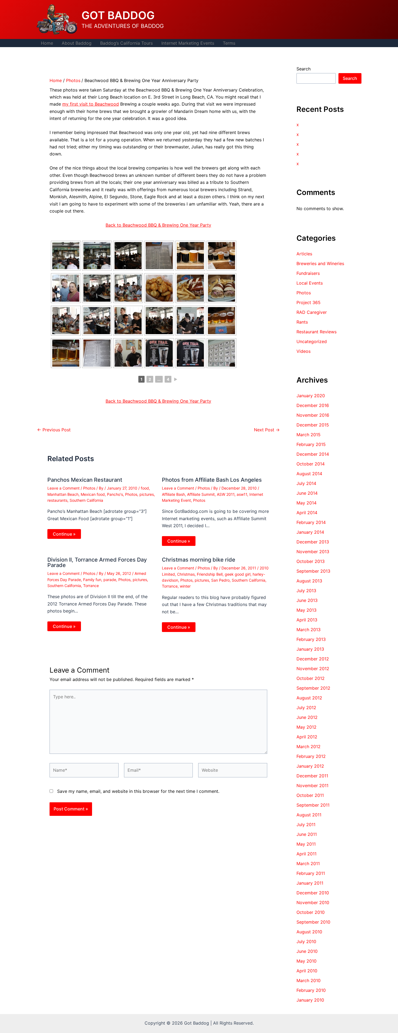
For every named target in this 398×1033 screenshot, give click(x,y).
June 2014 (307, 493)
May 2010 (306, 961)
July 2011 (305, 824)
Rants (302, 322)
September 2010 (313, 922)
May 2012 (306, 727)
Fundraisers (308, 273)
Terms (229, 43)
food (145, 488)
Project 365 (308, 302)
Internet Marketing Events (187, 43)
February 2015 (311, 444)
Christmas (186, 574)
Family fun (92, 579)
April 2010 (306, 970)
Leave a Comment (63, 488)
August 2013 (309, 581)
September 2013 (313, 571)
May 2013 (306, 610)
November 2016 (312, 415)
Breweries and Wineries (320, 263)
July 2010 (306, 941)
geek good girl (237, 574)
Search (303, 68)
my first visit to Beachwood (90, 104)
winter (185, 586)
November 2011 (312, 785)
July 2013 (306, 590)
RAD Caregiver (311, 312)
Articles (304, 253)
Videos (303, 351)
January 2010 (310, 1000)
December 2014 (312, 454)
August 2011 (308, 814)
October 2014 (310, 464)
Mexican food (93, 494)
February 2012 (311, 756)
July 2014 (306, 483)
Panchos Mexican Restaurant (84, 480)
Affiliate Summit (201, 494)
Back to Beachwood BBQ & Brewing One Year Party (158, 225)
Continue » (64, 534)
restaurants (57, 500)
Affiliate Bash (173, 494)
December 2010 (312, 892)
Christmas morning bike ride (198, 559)
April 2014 (306, 512)
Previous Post (54, 430)
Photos (89, 488)
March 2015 (308, 434)
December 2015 (312, 425)
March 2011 (308, 863)
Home (47, 43)
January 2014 (310, 532)
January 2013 (310, 649)
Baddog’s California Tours (126, 43)
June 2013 (307, 600)
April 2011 (306, 853)
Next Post (267, 430)
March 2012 (308, 746)
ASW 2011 (225, 494)
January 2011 (309, 883)
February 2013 (311, 639)
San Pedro (220, 580)
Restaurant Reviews (316, 331)
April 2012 (306, 736)
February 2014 (311, 522)
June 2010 (307, 951)
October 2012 (310, 678)
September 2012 (313, 688)
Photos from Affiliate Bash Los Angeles (212, 480)
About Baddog (77, 43)
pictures (146, 494)
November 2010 (312, 902)
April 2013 (306, 620)
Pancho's (115, 494)
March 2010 (308, 980)
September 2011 (313, 805)
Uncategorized (311, 341)
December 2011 (312, 775)
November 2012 (312, 668)
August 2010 (309, 931)
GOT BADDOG (118, 15)
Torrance (91, 585)
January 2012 (310, 766)
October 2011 (310, 795)
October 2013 (310, 561)
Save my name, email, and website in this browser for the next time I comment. (138, 791)
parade (109, 579)
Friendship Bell (210, 574)
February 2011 (310, 873)
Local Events (309, 283)
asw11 (242, 494)
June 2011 (306, 834)
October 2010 (310, 912)
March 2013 (308, 629)
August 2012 (309, 697)
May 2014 (306, 503)
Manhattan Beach (63, 494)
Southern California (86, 500)
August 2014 (309, 473)
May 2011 (306, 844)
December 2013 (312, 542)
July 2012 (306, 707)
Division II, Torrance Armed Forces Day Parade (97, 562)
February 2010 (311, 990)
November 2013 (312, 551)
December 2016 (312, 405)
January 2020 (310, 395)
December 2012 (312, 658)
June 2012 (307, 717)
